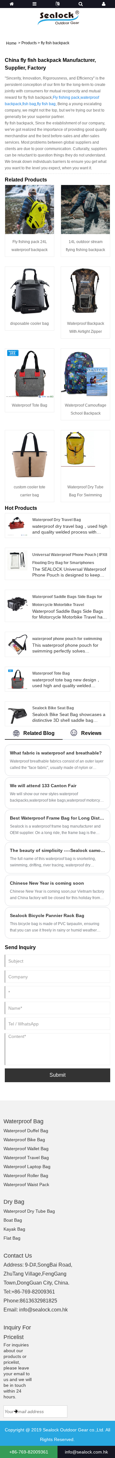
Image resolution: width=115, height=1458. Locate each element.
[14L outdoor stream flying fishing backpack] (85, 209)
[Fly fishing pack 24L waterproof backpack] (29, 209)
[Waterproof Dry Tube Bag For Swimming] (85, 454)
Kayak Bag (14, 1229)
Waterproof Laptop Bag (27, 1166)
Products (29, 43)
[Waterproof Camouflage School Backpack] (85, 372)
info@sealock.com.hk (43, 1309)
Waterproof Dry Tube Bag (29, 1211)
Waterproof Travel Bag (26, 1157)
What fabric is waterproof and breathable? (56, 752)
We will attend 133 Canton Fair (43, 785)
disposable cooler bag (29, 323)
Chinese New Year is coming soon (47, 883)
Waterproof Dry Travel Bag (56, 520)
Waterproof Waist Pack (26, 1184)
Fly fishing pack (66, 97)
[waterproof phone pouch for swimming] (17, 643)
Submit (57, 1075)
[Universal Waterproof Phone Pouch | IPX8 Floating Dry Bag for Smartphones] (17, 559)
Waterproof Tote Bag (29, 405)
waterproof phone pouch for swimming (67, 638)
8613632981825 (38, 1300)
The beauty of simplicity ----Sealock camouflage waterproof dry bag (57, 850)
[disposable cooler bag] (29, 290)
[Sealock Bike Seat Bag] (17, 713)
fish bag (29, 104)
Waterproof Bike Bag (24, 1139)
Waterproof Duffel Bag (26, 1130)
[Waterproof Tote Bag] (29, 372)
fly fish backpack (55, 43)
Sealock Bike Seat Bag (53, 708)
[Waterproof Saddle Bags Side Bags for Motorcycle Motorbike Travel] (17, 601)
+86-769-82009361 (33, 1291)
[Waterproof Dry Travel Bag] (17, 525)
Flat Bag (12, 1238)
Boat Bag (13, 1220)
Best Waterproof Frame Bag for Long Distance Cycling (57, 818)
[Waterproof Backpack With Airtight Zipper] (85, 290)
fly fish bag (46, 104)
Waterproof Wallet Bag (26, 1148)
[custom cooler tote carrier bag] (29, 454)
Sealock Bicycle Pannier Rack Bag (47, 915)
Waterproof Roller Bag (26, 1175)
